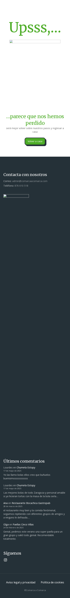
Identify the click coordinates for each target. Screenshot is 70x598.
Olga (6, 524)
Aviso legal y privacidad (20, 582)
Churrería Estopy (26, 467)
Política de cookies (52, 582)
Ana (5, 503)
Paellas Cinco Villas (23, 524)
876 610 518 (21, 185)
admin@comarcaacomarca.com (29, 181)
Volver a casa (35, 141)
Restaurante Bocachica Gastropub (31, 503)
